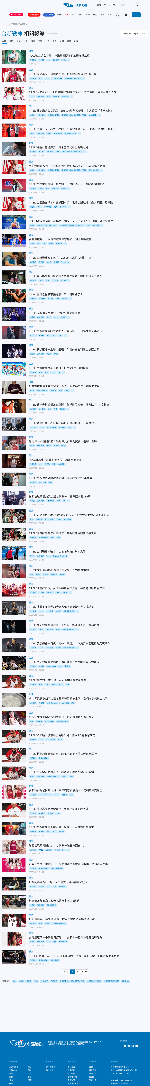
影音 (30, 1077)
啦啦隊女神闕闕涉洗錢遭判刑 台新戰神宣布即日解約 (14, 718)
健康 (69, 41)
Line (132, 1046)
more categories (126, 15)
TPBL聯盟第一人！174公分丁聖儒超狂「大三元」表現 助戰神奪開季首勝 (14, 957)
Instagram (128, 1046)
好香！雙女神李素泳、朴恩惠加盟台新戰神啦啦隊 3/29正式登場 (14, 865)
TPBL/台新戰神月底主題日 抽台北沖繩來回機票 (14, 369)
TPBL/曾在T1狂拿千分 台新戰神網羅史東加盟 (14, 681)
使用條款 (71, 1074)
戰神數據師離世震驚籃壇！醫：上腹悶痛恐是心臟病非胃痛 (14, 387)
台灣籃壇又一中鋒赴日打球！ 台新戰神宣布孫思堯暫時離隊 (14, 939)
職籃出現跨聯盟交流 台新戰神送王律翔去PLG (14, 847)
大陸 (62, 41)
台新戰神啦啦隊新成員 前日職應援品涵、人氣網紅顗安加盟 (14, 792)
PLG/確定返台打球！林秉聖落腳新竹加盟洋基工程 (14, 57)
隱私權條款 (72, 1077)
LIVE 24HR (17, 15)
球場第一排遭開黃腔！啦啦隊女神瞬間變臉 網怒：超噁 (14, 443)
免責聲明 (71, 1080)
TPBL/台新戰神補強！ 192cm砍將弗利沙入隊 (14, 553)
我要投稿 (93, 1080)
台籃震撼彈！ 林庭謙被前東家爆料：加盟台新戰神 (14, 240)
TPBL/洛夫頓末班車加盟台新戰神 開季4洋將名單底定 (14, 736)
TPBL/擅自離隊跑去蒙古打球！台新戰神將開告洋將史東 (14, 534)
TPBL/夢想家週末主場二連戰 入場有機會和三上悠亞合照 (14, 351)
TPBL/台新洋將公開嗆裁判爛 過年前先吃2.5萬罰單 (14, 479)
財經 (76, 41)
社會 (81, 15)
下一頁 (84, 972)
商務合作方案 (73, 1083)
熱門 (66, 15)
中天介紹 (71, 1067)
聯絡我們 (93, 1074)
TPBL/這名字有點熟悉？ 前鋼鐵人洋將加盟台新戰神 (14, 773)
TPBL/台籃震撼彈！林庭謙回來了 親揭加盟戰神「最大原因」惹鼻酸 (14, 204)
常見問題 (93, 1070)
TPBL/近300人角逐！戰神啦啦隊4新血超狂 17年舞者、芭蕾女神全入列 (14, 93)
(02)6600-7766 (122, 1074)
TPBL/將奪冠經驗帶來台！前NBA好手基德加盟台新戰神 (14, 755)
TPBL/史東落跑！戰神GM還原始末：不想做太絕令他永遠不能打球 (14, 516)
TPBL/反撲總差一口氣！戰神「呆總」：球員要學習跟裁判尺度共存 (14, 645)
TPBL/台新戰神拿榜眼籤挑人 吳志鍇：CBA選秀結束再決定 (14, 332)
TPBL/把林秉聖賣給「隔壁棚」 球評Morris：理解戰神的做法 (14, 185)
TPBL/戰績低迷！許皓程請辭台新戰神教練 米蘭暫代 (14, 424)
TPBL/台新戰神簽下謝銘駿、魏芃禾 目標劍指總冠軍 (14, 828)
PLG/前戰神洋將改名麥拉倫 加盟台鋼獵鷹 (14, 461)
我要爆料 (93, 1077)
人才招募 (71, 1070)
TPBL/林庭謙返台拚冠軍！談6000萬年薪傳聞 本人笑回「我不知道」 (14, 112)
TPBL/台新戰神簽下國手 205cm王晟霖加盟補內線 (14, 259)
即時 (59, 15)
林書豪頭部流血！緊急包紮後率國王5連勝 (14, 902)
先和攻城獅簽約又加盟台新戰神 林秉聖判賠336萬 (14, 498)
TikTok (136, 1046)
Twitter (121, 1046)
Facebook (125, 1046)
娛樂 (88, 15)
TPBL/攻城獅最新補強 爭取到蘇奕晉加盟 (14, 314)
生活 (102, 15)
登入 (136, 15)
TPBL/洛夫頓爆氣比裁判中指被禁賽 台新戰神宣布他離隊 (14, 663)
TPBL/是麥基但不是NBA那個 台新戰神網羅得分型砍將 (14, 75)
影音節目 (49, 1070)
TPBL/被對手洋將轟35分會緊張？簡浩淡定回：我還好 (14, 608)
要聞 (73, 15)
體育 (95, 15)
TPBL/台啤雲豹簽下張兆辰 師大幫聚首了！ (14, 296)
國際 (109, 15)
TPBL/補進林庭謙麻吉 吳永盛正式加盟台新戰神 (14, 149)
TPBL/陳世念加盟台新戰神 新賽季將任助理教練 (14, 810)
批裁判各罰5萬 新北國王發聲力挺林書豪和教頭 (14, 883)
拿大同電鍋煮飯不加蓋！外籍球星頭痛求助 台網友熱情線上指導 (14, 700)
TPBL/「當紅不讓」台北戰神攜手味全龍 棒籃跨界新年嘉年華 (14, 590)
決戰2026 (49, 15)
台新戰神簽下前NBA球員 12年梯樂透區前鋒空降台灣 (14, 920)
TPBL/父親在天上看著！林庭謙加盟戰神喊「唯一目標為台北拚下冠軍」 (14, 130)
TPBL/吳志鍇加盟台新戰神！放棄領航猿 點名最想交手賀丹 (14, 277)
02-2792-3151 (126, 1080)
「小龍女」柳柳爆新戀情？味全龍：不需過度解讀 (14, 571)
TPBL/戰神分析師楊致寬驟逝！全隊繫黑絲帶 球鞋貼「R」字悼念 (14, 406)
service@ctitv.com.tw (129, 1084)
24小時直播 (50, 1067)
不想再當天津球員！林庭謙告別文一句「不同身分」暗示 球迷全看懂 (14, 222)
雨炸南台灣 (34, 15)
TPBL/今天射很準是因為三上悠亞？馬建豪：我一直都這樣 (14, 626)
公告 (91, 1067)
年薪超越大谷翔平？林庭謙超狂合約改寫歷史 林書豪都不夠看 (14, 167)
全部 (4, 41)
